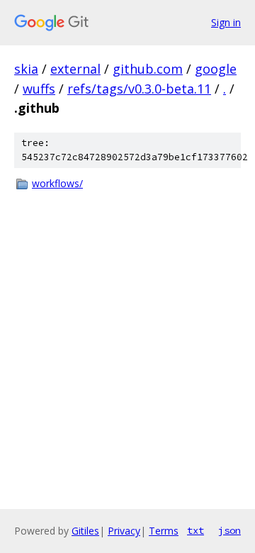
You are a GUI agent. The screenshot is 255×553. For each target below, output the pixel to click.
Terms (163, 530)
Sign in (226, 22)
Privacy (124, 530)
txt (195, 530)
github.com (148, 68)
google (216, 68)
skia (26, 68)
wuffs (39, 88)
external (75, 68)
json (229, 530)
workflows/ (57, 183)
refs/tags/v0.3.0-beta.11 (139, 88)
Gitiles (85, 530)
